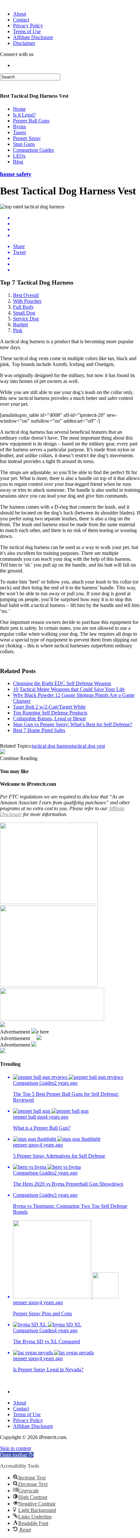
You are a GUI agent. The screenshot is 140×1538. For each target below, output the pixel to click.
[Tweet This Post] (76, 224)
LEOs (19, 156)
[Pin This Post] (76, 230)
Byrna (19, 126)
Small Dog (24, 313)
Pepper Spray (27, 138)
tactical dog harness (52, 746)
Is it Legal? (24, 115)
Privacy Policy (28, 25)
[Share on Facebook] (76, 218)
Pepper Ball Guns (31, 120)
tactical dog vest (88, 746)
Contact (21, 19)
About (19, 14)
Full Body (23, 307)
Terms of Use (27, 31)
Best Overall (26, 295)
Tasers (19, 132)
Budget (20, 324)
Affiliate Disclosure (33, 37)
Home (19, 109)
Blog (18, 161)
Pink (17, 330)
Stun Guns (24, 144)
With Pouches (27, 301)
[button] (17, 1455)
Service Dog (26, 318)
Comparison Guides (33, 150)
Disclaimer (24, 43)
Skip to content (15, 1448)
